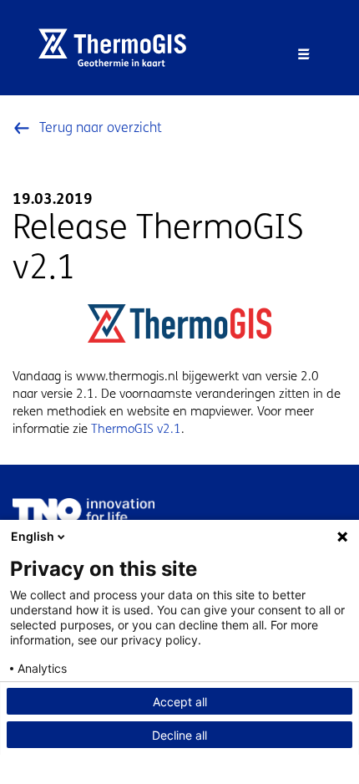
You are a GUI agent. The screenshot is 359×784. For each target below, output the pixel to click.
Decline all (179, 735)
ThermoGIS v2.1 (136, 428)
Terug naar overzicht (100, 127)
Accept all (180, 702)
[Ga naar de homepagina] (118, 47)
